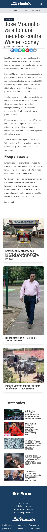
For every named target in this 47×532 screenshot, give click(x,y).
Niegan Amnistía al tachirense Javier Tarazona (21, 339)
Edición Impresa (23, 506)
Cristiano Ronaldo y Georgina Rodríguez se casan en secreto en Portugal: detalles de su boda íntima (33, 460)
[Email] (35, 50)
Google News (21, 527)
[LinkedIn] (20, 50)
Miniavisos (36, 10)
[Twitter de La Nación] (18, 495)
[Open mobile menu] (3, 4)
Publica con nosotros (23, 509)
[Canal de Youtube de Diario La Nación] (29, 495)
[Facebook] (12, 50)
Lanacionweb (12, 10)
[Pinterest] (27, 50)
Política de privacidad (7, 527)
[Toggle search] (41, 4)
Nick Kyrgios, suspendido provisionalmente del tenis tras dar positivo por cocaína (33, 414)
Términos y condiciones (34, 527)
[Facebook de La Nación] (14, 495)
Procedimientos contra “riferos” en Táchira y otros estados (22, 387)
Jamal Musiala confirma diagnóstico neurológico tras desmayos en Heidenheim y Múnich (31, 429)
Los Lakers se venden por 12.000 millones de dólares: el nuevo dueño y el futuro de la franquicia (33, 444)
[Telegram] (31, 50)
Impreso (24, 10)
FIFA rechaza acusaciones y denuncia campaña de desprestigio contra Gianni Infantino (33, 476)
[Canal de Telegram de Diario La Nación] (26, 494)
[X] (16, 50)
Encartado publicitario (23, 512)
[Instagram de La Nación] (22, 495)
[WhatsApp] (23, 50)
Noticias (9, 19)
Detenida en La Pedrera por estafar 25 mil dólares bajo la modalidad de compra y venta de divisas (22, 255)
